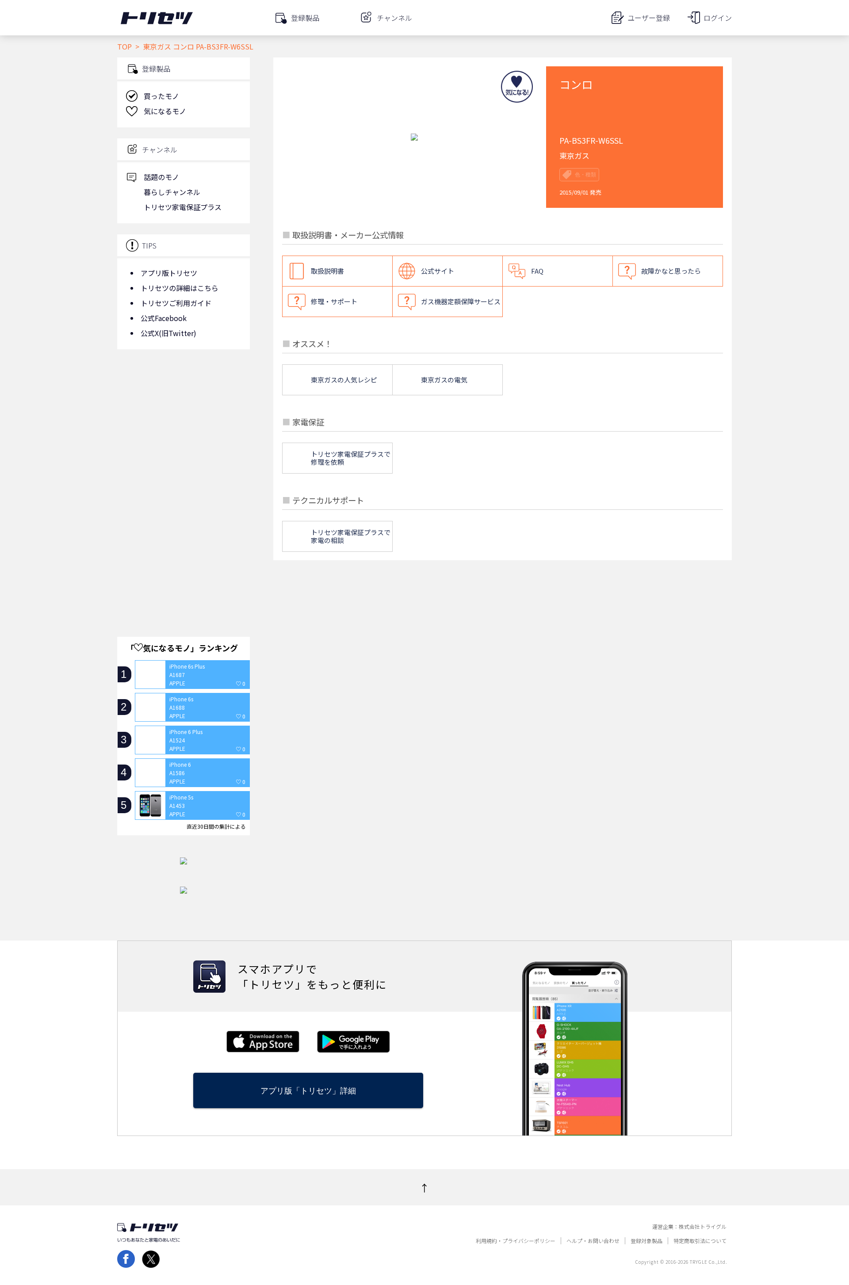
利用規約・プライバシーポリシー (515, 1240)
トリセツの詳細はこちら (179, 288)
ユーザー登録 (648, 17)
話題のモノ (161, 177)
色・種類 (585, 175)
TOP (124, 46)
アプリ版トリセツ (169, 273)
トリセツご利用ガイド (176, 303)
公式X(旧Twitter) (168, 333)
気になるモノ (165, 111)
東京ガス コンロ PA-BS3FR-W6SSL (198, 46)
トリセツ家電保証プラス (183, 207)
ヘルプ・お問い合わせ (593, 1240)
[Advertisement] (183, 426)
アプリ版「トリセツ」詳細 (308, 1090)
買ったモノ (161, 96)
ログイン (718, 17)
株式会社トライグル (703, 1226)
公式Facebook (164, 318)
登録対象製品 (646, 1240)
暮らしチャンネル (172, 192)
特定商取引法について (700, 1240)
